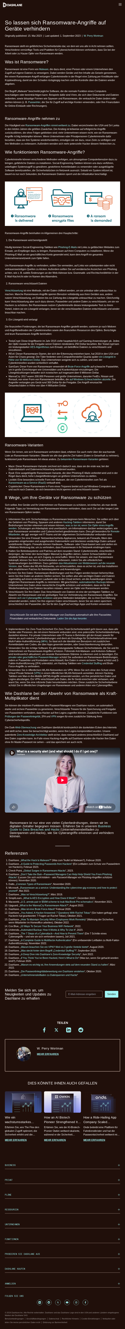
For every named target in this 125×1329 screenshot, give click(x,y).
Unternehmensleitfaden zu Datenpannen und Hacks (49, 975)
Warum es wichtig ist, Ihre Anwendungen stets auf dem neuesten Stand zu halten (64, 964)
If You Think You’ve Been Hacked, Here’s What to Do (49, 958)
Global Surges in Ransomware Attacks (44, 870)
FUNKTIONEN (11, 1239)
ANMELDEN (10, 1283)
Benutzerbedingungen (14, 1319)
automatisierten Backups (92, 582)
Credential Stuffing (92, 663)
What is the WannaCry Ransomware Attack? (44, 905)
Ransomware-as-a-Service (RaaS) (27, 482)
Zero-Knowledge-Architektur (32, 734)
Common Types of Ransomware (33, 884)
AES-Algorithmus (39, 347)
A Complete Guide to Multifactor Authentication (46, 940)
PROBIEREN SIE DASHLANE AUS (22, 1254)
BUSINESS (10, 1165)
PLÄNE (8, 1194)
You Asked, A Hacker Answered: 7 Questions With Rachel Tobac (55, 912)
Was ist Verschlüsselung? (35, 894)
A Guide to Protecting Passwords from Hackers (46, 864)
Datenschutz (54, 1319)
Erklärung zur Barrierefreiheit (55, 1322)
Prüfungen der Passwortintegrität (22, 716)
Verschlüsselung (14, 290)
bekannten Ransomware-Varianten (79, 459)
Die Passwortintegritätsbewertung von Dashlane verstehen (52, 971)
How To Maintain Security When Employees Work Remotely (53, 919)
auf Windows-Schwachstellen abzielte (90, 379)
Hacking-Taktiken (72, 522)
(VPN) (37, 673)
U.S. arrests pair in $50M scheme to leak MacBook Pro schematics (57, 902)
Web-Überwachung (25, 727)
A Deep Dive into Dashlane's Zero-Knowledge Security (50, 954)
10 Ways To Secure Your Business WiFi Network (47, 926)
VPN (53, 716)
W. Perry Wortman (93, 35)
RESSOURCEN (11, 1209)
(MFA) (44, 641)
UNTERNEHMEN (12, 1224)
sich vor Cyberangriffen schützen (35, 598)
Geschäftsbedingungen (36, 1319)
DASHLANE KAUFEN (15, 1268)
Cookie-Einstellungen (90, 1319)
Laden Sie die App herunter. (72, 618)
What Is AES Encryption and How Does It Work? (50, 898)
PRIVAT (9, 1180)
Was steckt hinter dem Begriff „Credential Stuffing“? (48, 950)
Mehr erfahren (48, 1054)
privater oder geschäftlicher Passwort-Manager (34, 657)
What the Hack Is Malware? (36, 860)
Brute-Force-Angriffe (79, 366)
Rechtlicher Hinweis (70, 1319)
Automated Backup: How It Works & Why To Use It (48, 930)
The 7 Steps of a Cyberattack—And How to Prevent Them (52, 933)
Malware (43, 69)
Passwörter (34, 102)
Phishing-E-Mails (67, 247)
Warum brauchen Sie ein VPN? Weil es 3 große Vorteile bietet (54, 947)
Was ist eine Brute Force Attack (38, 909)
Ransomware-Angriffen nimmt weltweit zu (47, 125)
